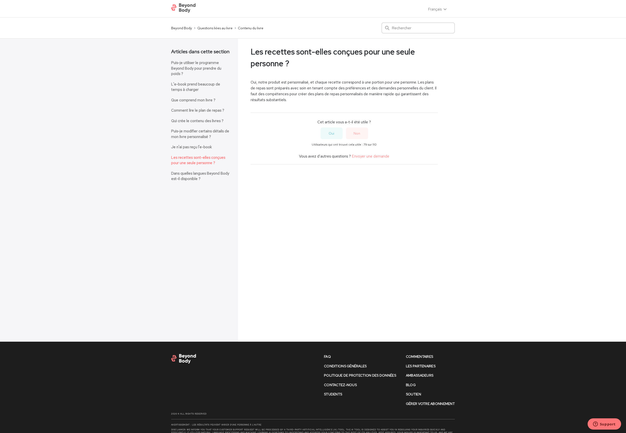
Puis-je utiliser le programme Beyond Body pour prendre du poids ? (196, 68)
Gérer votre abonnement (430, 403)
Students (333, 394)
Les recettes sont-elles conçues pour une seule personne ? (198, 160)
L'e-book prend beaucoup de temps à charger (195, 87)
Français (435, 9)
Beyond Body (181, 28)
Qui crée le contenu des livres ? (197, 120)
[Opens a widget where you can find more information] (604, 424)
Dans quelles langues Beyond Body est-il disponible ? (200, 176)
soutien (413, 394)
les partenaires (421, 366)
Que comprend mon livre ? (193, 100)
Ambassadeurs (419, 375)
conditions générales (345, 366)
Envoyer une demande (370, 156)
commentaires (419, 356)
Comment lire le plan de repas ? (197, 110)
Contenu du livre (250, 28)
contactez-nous (340, 385)
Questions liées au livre (215, 28)
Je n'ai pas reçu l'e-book (191, 147)
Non (357, 133)
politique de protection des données (360, 375)
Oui (331, 133)
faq (327, 356)
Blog (411, 385)
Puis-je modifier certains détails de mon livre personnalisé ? (200, 134)
